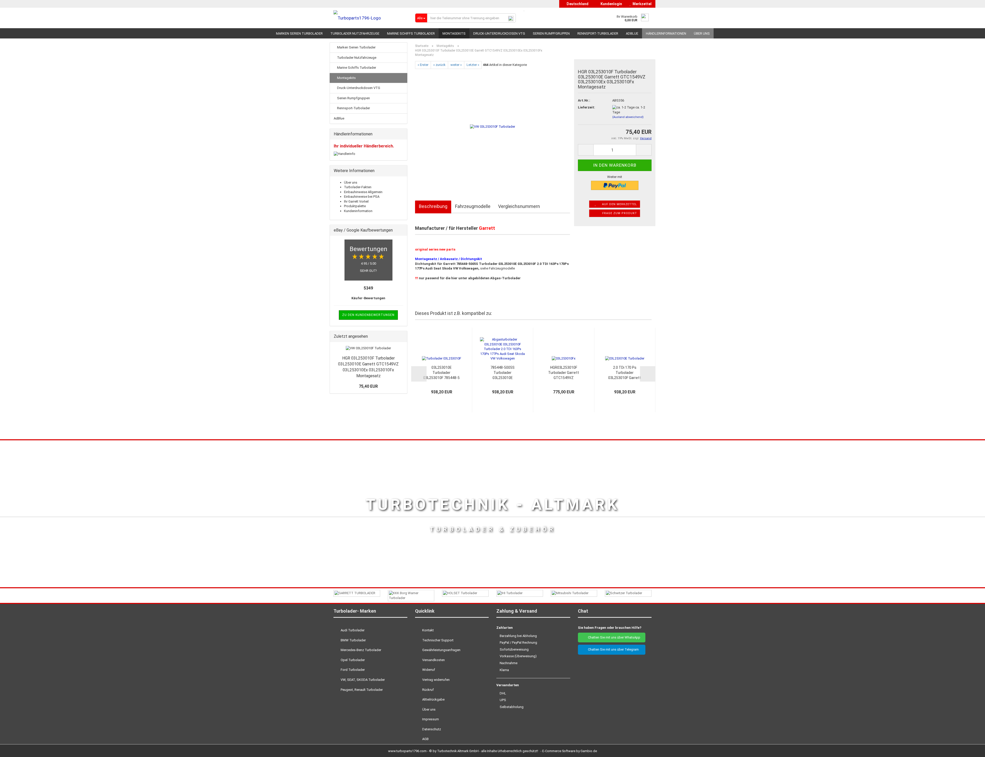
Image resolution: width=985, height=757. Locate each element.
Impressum (430, 719)
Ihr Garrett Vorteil (356, 201)
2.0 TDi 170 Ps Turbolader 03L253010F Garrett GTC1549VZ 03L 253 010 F (625, 372)
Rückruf (427, 690)
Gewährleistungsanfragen (440, 650)
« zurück (439, 65)
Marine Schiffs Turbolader (411, 33)
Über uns (702, 33)
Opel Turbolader (352, 660)
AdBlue (632, 33)
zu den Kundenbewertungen (368, 315)
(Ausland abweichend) (628, 117)
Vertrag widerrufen (435, 680)
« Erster (423, 65)
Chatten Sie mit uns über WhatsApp (613, 637)
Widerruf (428, 670)
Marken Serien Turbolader (299, 33)
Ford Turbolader (352, 670)
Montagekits (454, 33)
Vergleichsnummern (519, 206)
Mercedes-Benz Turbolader (360, 650)
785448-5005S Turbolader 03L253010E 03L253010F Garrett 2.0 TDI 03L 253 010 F (502, 372)
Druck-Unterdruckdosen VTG (499, 33)
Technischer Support (437, 640)
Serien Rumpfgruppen (551, 33)
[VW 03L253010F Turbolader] (492, 126)
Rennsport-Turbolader (597, 33)
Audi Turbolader (352, 630)
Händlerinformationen (666, 33)
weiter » (456, 65)
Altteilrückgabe (433, 699)
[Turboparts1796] (370, 18)
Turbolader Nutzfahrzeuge (354, 33)
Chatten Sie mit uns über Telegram (613, 649)
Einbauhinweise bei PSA (361, 196)
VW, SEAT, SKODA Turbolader (362, 680)
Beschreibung (433, 206)
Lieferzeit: (586, 107)
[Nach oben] (971, 749)
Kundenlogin (610, 4)
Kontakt (427, 630)
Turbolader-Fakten (357, 187)
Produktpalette (355, 206)
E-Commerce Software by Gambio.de (569, 751)
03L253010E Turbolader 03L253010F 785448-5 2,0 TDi (441, 372)
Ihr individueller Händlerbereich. (364, 146)
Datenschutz (431, 729)
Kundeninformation (358, 211)
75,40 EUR (368, 386)
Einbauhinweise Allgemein (363, 192)
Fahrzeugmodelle (472, 206)
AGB (425, 739)
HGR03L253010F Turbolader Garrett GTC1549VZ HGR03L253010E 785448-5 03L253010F (563, 372)
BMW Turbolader (353, 640)
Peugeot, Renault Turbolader (361, 690)
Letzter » (473, 65)
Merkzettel (641, 4)
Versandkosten (433, 660)
